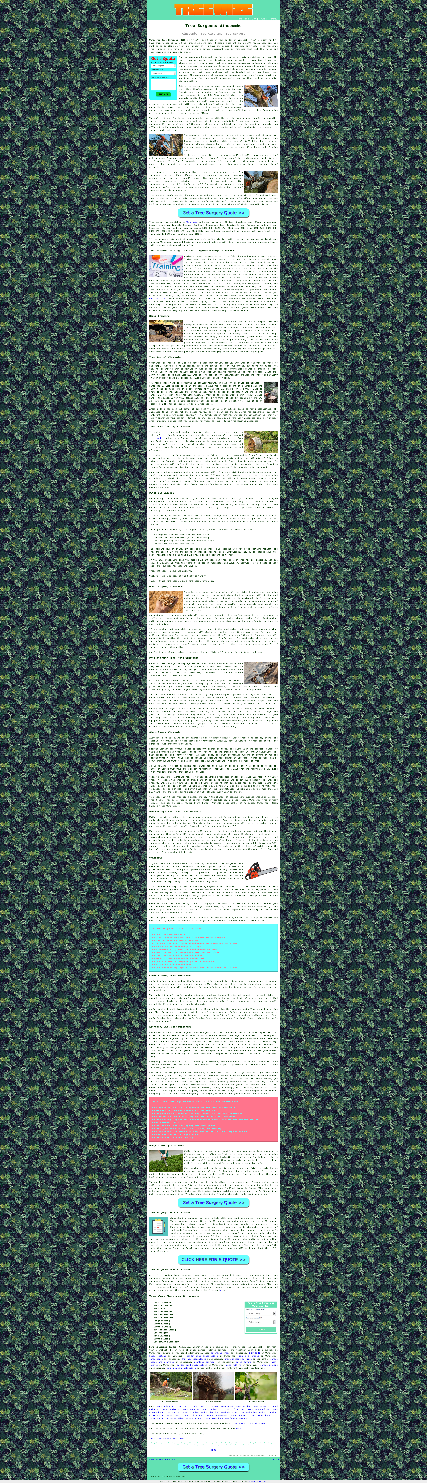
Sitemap (151, 1459)
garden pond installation (192, 1365)
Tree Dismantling (258, 1409)
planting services (205, 1362)
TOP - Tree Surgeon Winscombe (166, 1438)
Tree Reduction (165, 1406)
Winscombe (191, 222)
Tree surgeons (187, 57)
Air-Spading (200, 1406)
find (158, 1275)
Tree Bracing (243, 1406)
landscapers (156, 1359)
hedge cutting (157, 1356)
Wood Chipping (191, 1412)
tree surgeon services (200, 1245)
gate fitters (233, 1365)
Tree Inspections (260, 1415)
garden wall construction (181, 1368)
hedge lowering (261, 1236)
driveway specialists (193, 1359)
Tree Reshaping (248, 1412)
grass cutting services (238, 1359)
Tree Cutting (184, 1406)
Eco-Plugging (156, 1415)
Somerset (237, 1245)
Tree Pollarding (234, 1409)
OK (265, 1481)
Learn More (255, 1481)
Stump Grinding (175, 1418)
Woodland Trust (158, 298)
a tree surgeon (264, 1350)
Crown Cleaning (261, 1406)
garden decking (269, 1365)
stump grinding (218, 1239)
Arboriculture (171, 1409)
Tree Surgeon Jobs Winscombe (249, 1423)
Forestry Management (221, 1406)
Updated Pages (170, 1459)
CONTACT (262, 19)
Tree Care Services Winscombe (174, 1296)
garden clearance (249, 1356)
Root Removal (239, 1415)
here (221, 1290)
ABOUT (254, 19)
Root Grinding (211, 1409)
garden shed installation (202, 1356)
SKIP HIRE (254, 1353)
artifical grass (220, 1353)
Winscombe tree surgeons (184, 1218)
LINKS (246, 19)
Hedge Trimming (267, 1412)
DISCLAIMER (272, 19)
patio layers (243, 1362)
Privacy (276, 1459)
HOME (240, 19)
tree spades (156, 438)
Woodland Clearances (236, 1418)
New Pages (159, 1459)
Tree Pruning (174, 1415)
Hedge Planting (209, 1412)
